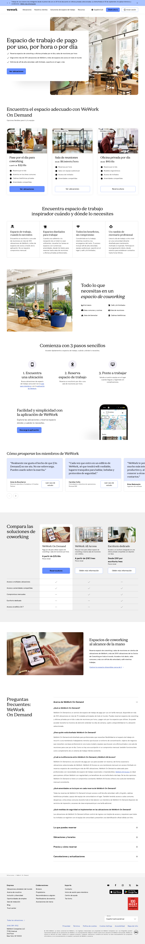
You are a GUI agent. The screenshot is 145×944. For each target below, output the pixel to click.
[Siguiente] (9, 3)
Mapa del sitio (133, 926)
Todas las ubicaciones (15, 920)
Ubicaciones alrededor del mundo (19, 889)
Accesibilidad (120, 926)
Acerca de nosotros (14, 892)
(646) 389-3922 (12, 926)
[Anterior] (7, 3)
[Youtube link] (108, 885)
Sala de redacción (13, 902)
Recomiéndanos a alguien (45, 895)
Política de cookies (90, 926)
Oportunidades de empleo (17, 898)
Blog (8, 905)
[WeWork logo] (12, 9)
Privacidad (66, 926)
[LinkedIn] (137, 885)
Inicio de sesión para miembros (76, 892)
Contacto (68, 889)
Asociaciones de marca (44, 902)
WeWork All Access (122, 772)
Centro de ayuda (71, 895)
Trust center (11, 908)
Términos (76, 926)
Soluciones (10, 875)
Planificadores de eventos (45, 898)
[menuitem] (27, 9)
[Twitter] (130, 885)
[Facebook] (115, 885)
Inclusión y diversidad (15, 895)
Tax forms (68, 898)
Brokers (39, 889)
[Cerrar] (137, 3)
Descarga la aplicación (29, 430)
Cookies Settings (106, 926)
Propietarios (40, 892)
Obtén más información (28, 4)
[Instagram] (123, 885)
